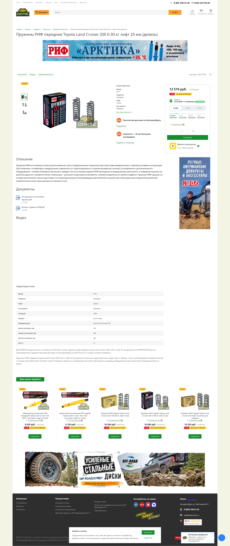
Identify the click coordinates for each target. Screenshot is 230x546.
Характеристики (46, 74)
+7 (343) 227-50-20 (200, 2)
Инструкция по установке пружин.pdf (33, 198)
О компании (21, 503)
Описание (22, 74)
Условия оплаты (62, 503)
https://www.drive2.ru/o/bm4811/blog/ (142, 504)
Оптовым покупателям (65, 509)
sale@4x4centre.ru (191, 515)
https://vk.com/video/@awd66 (148, 504)
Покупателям (62, 498)
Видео (32, 74)
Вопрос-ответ (100, 501)
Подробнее (121, 126)
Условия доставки (63, 506)
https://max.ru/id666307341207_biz (154, 504)
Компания (21, 498)
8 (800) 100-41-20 (191, 509)
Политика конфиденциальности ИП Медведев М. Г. (110, 506)
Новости (20, 506)
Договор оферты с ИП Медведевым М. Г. (73, 513)
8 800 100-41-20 (182, 2)
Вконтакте (136, 504)
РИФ (118, 92)
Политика (20, 509)
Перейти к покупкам (125, 142)
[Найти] (175, 12)
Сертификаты (100, 510)
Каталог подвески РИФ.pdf (33, 207)
